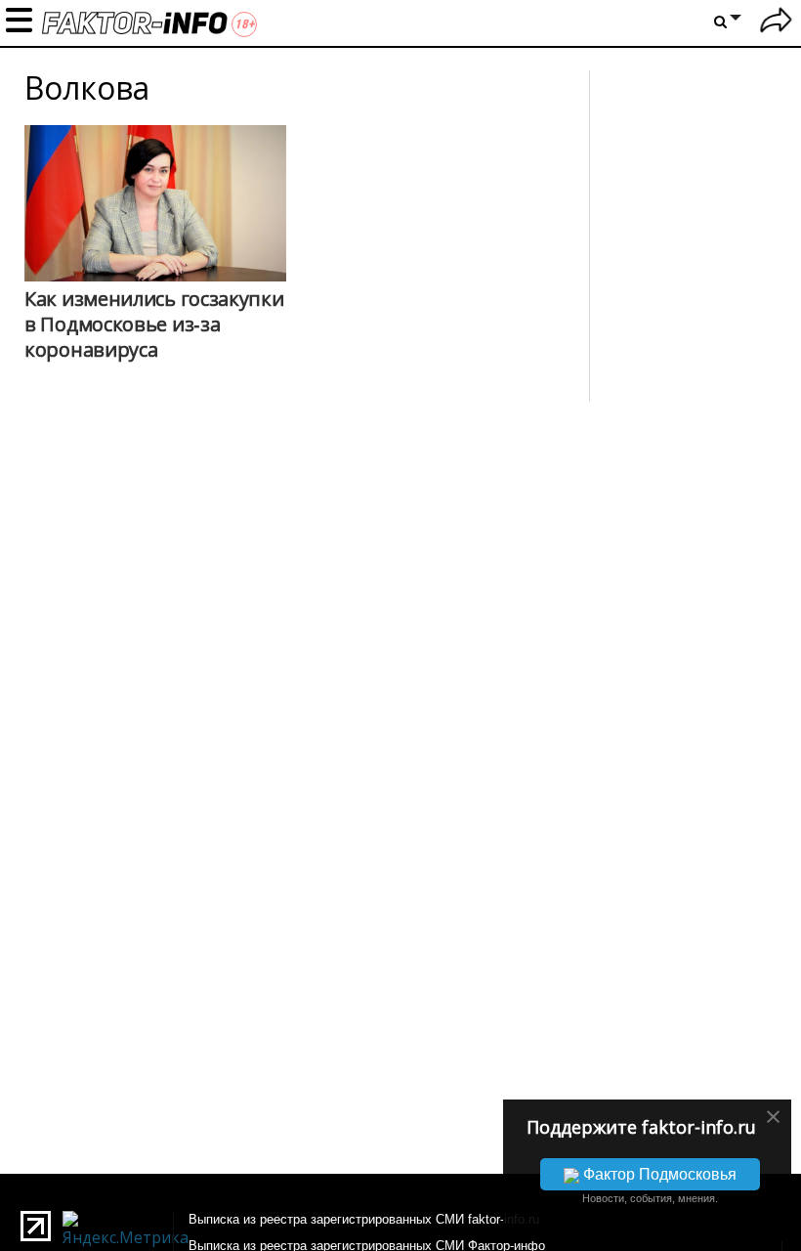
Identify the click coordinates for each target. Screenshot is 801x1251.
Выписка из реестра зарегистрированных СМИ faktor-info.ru (364, 1219)
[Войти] (776, 23)
